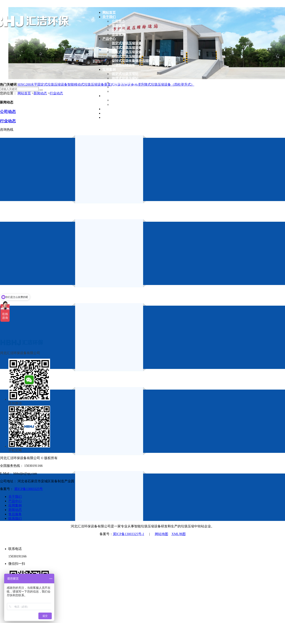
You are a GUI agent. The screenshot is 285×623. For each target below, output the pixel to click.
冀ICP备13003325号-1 (128, 534)
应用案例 (15, 505)
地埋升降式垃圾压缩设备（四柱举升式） (164, 84)
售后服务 (15, 514)
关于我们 (15, 496)
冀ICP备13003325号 (28, 489)
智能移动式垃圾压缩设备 (85, 84)
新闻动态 (40, 93)
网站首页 (24, 93)
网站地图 (161, 534)
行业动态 (56, 93)
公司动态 (8, 111)
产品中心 (15, 501)
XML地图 (179, 534)
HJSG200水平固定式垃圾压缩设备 (42, 84)
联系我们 (15, 518)
